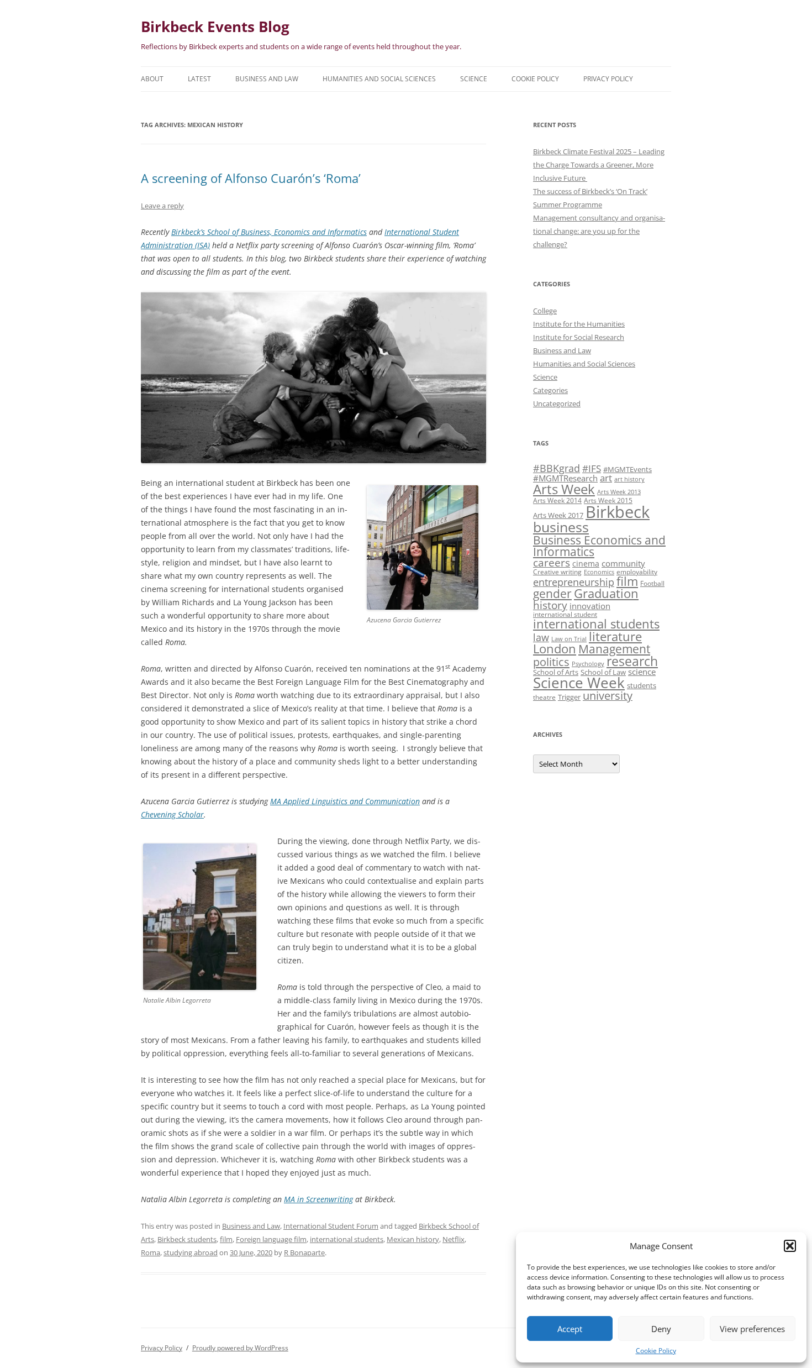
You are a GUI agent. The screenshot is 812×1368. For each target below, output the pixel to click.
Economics (599, 572)
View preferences (752, 1328)
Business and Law (266, 78)
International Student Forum (330, 1226)
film (226, 1239)
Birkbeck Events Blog (215, 26)
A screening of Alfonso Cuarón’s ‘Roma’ (251, 178)
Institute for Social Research (578, 337)
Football (652, 583)
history (550, 605)
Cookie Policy (656, 1350)
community (623, 563)
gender (552, 593)
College (545, 311)
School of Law (603, 672)
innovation (590, 605)
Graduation (606, 593)
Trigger (569, 697)
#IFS (591, 468)
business (561, 526)
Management (614, 649)
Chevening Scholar (172, 814)
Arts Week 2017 (558, 515)
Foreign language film (271, 1239)
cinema (585, 563)
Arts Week (564, 489)
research (632, 661)
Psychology (588, 664)
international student (565, 614)
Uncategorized (557, 403)
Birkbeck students (187, 1239)
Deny (661, 1328)
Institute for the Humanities (579, 324)
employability (636, 571)
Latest (199, 78)
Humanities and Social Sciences (379, 78)
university (607, 695)
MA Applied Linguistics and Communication (345, 801)
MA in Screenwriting (318, 1199)
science (642, 671)
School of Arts (555, 672)
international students (346, 1239)
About (152, 78)
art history (629, 479)
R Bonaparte (304, 1252)
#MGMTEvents (627, 469)
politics (551, 661)
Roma (150, 1252)
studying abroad (191, 1252)
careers (551, 562)
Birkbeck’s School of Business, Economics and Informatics (269, 232)
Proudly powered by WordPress (240, 1348)
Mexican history (413, 1239)
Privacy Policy (608, 78)
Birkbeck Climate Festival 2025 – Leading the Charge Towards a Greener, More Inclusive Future (599, 164)
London (554, 649)
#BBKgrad (556, 468)
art (606, 477)
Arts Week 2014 (557, 500)
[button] (789, 1245)
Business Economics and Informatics (599, 545)
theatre (544, 697)
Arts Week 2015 (608, 500)
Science (473, 78)
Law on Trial (569, 639)
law (541, 637)
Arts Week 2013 (619, 492)
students (641, 685)
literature (615, 636)
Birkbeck (618, 512)
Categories (550, 390)
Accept (569, 1328)
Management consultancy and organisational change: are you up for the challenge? (599, 231)
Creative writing (557, 571)
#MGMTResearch (565, 478)
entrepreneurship (573, 582)
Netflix (453, 1239)
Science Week (579, 683)
